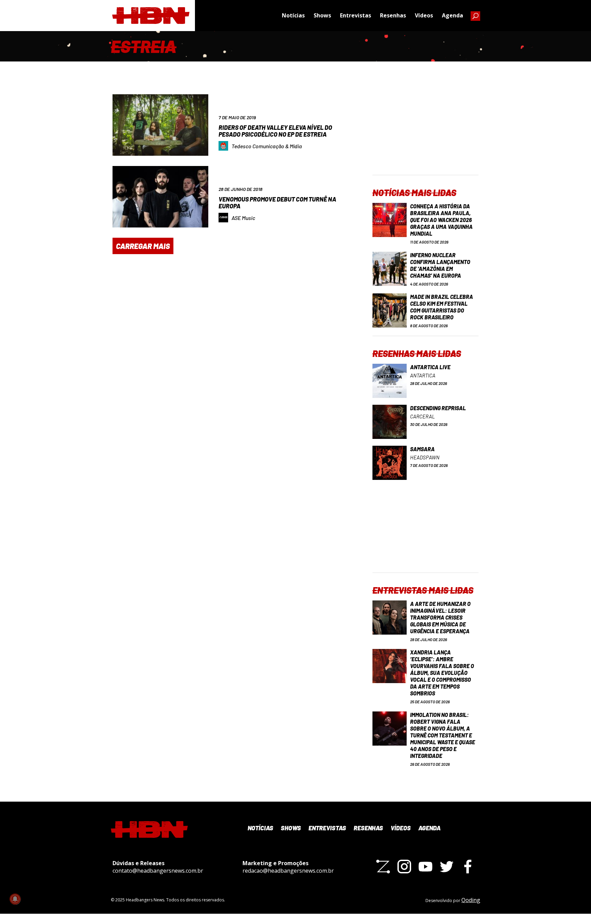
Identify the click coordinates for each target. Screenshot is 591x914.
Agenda (452, 15)
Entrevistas (355, 15)
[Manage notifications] (15, 899)
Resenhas (393, 15)
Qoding (470, 900)
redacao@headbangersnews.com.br (288, 870)
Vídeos (424, 15)
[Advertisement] (425, 132)
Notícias (293, 15)
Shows (322, 15)
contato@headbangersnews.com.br (158, 870)
